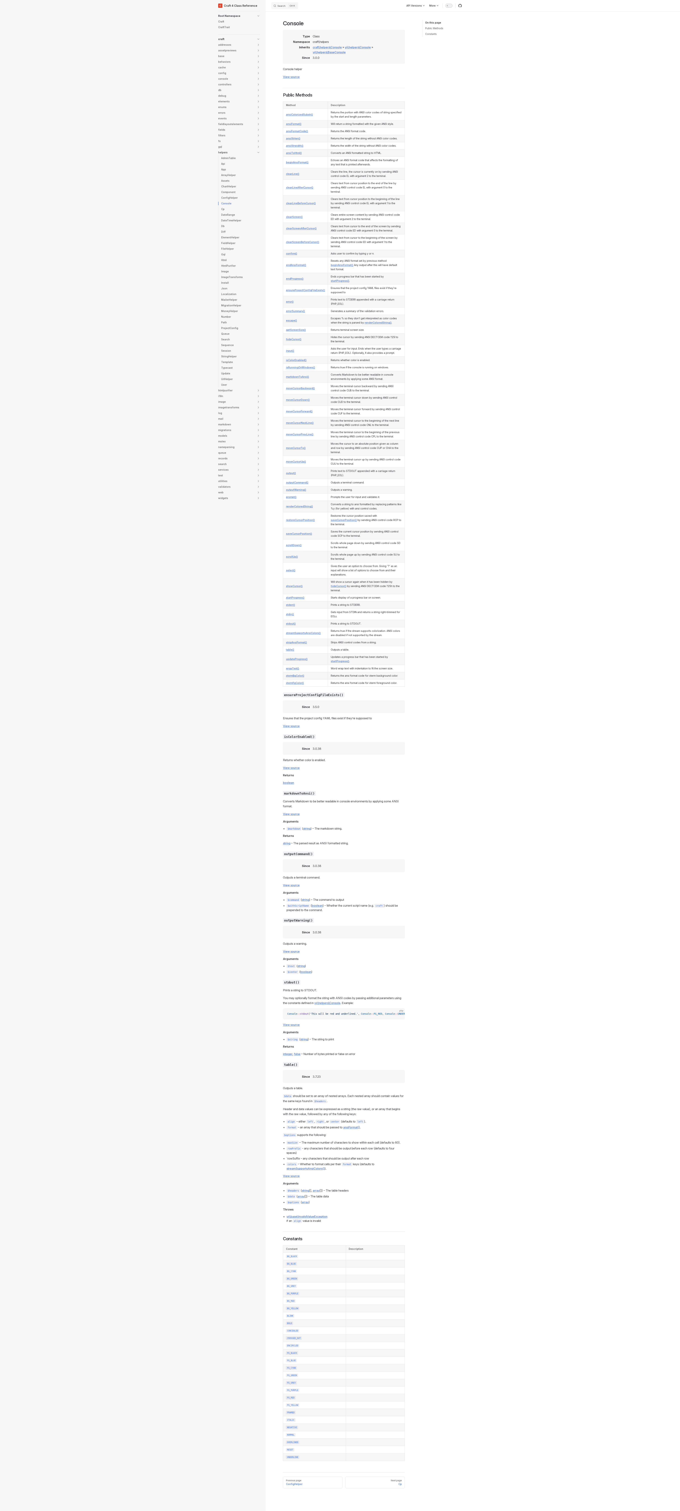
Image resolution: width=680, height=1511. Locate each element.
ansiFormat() (293, 123)
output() (291, 473)
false (297, 1054)
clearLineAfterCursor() (299, 187)
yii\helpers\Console (358, 47)
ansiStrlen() (293, 138)
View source (291, 77)
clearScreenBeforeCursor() (302, 241)
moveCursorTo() (296, 447)
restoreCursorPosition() (300, 519)
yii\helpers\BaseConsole (329, 52)
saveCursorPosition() (344, 519)
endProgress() (295, 278)
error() (290, 301)
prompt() (291, 496)
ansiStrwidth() (294, 145)
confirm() (291, 253)
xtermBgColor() (295, 675)
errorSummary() (295, 311)
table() (290, 649)
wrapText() (292, 668)
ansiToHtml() (294, 152)
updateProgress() (297, 658)
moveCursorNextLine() (300, 422)
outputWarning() (296, 489)
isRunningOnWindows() (300, 367)
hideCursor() (293, 339)
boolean (288, 782)
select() (290, 570)
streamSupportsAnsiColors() (303, 632)
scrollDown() (294, 545)
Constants (431, 33)
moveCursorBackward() (300, 388)
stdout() (291, 623)
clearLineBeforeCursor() (301, 203)
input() (290, 350)
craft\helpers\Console (327, 47)
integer (288, 1054)
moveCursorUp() (296, 461)
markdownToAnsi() (297, 376)
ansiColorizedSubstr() (299, 114)
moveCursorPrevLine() (299, 434)
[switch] (448, 6)
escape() (291, 320)
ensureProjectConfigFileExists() (305, 290)
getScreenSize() (296, 329)
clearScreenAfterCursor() (301, 228)
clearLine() (292, 173)
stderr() (290, 604)
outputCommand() (297, 482)
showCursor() (294, 586)
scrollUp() (292, 556)
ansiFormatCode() (297, 131)
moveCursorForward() (299, 411)
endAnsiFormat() (296, 265)
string (307, 828)
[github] (460, 5)
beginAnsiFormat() (297, 162)
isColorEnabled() (296, 360)
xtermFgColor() (295, 682)
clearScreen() (294, 216)
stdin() (290, 614)
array (316, 1190)
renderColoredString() (378, 322)
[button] (239, 16)
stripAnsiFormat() (296, 642)
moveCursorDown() (298, 399)
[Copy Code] (399, 1013)
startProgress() (340, 280)
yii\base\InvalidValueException (307, 1216)
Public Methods (434, 28)
